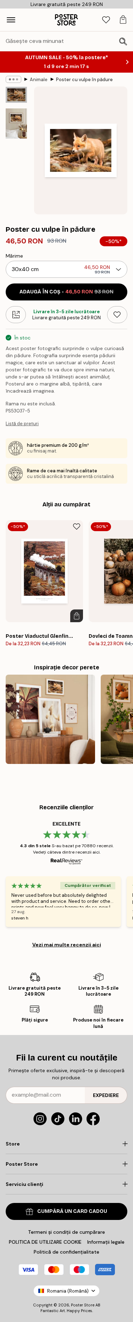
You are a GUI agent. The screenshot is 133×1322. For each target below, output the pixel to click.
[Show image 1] (16, 95)
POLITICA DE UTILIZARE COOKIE (45, 1242)
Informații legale (105, 1242)
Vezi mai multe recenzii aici (66, 944)
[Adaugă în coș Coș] (76, 615)
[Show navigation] (11, 20)
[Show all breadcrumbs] (13, 79)
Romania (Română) (68, 1291)
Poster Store (82, 1305)
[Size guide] (16, 314)
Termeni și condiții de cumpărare (66, 1232)
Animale (39, 80)
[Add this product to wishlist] (117, 314)
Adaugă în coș (66, 292)
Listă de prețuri (22, 424)
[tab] (106, 20)
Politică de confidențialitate (66, 1252)
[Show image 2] (16, 123)
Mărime (14, 256)
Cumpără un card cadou (72, 1211)
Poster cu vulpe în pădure (84, 80)
